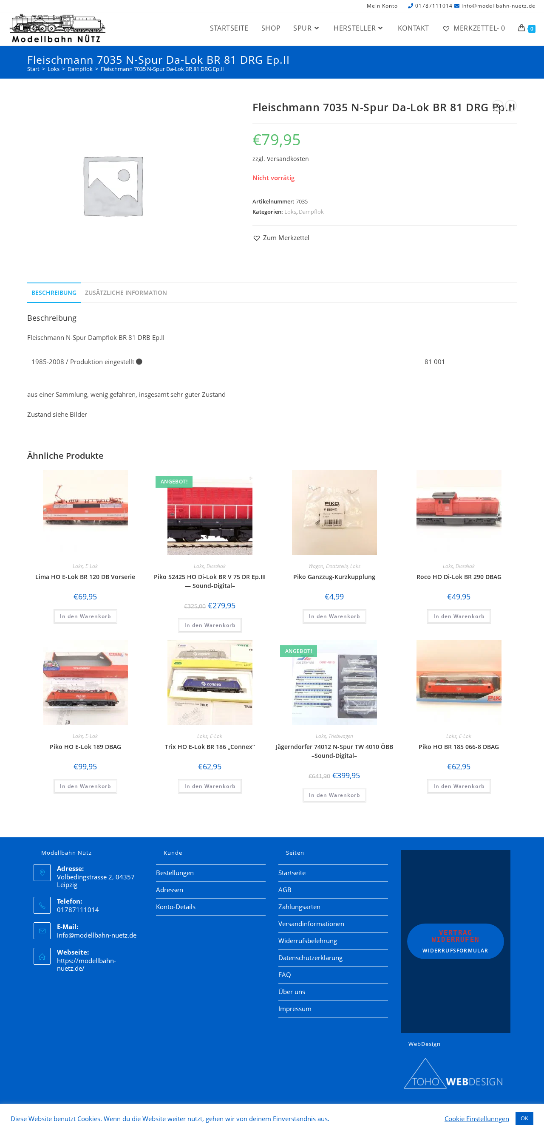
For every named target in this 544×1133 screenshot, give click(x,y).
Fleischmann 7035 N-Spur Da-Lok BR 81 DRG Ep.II (162, 69)
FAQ (284, 974)
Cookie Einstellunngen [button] (477, 1118)
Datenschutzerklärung (310, 957)
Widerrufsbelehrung (307, 940)
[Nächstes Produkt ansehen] (511, 106)
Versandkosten (288, 159)
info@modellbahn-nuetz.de (499, 5)
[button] (280, 237)
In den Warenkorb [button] (85, 616)
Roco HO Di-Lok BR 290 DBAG (459, 577)
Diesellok (216, 566)
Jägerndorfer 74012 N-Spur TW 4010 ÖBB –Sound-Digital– (334, 751)
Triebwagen (341, 736)
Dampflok (311, 211)
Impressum (295, 1008)
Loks (290, 211)
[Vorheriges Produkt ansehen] (498, 106)
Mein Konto (382, 6)
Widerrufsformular (455, 941)
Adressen (169, 889)
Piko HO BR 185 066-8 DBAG (459, 747)
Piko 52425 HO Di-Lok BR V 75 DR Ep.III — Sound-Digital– (210, 581)
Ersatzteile (337, 566)
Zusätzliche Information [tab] (126, 293)
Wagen (316, 566)
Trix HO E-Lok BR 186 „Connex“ (210, 747)
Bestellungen (175, 872)
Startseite (292, 872)
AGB (285, 889)
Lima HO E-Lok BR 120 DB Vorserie (85, 577)
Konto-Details (176, 906)
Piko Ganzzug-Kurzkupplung (334, 577)
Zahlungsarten (299, 906)
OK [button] (524, 1118)
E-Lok (91, 566)
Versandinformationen (311, 923)
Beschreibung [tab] (53, 293)
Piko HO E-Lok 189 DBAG (85, 747)
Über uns (291, 991)
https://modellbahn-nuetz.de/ (86, 964)
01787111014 (434, 5)
